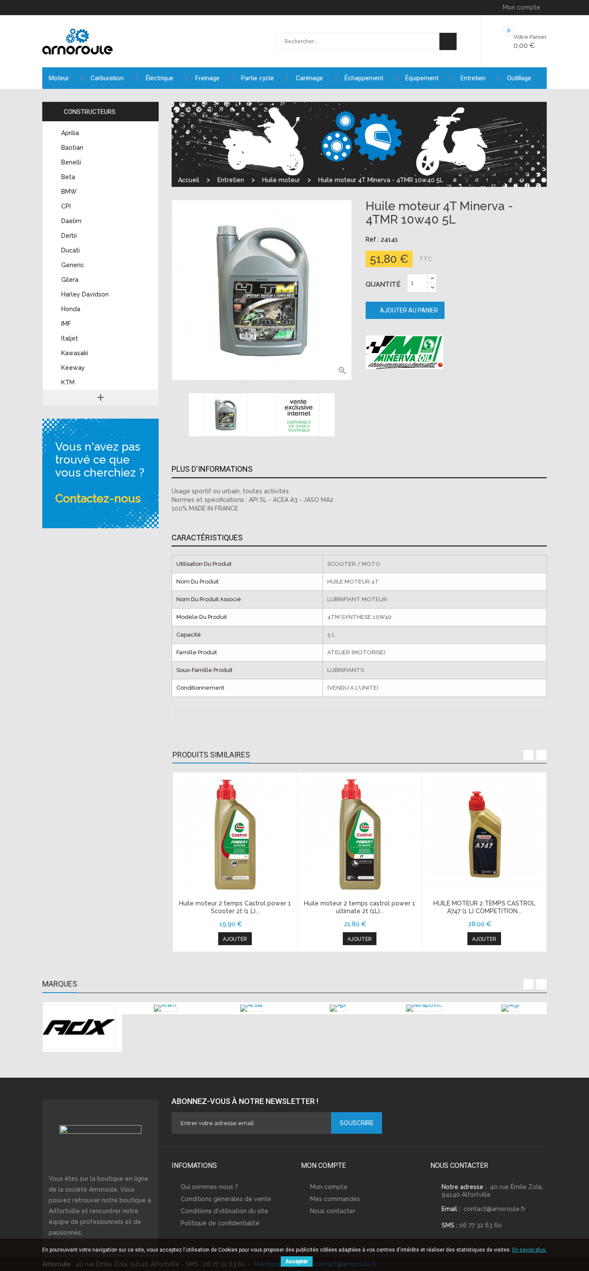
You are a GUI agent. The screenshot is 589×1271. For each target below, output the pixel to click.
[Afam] (165, 1008)
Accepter (296, 1261)
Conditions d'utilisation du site (224, 1211)
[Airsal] (251, 1008)
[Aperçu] (235, 834)
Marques (59, 984)
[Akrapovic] (424, 1008)
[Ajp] (337, 1008)
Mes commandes (335, 1198)
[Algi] (510, 1008)
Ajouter (235, 939)
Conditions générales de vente (226, 1198)
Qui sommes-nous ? (209, 1186)
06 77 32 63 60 (480, 1225)
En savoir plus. (529, 1250)
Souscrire (356, 1123)
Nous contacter (332, 1211)
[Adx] (79, 1027)
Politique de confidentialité (220, 1223)
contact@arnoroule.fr (495, 1208)
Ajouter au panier (408, 310)
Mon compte (329, 1186)
